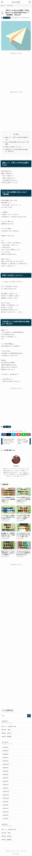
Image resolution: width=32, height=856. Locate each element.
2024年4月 (5, 750)
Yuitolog (16, 466)
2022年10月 (6, 764)
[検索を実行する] (29, 715)
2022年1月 (5, 788)
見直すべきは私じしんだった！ (14, 146)
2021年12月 (6, 791)
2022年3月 (5, 781)
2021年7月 (5, 808)
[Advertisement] (16, 70)
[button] (3, 434)
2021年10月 (6, 798)
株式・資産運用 (7, 736)
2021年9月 (5, 801)
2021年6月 (5, 812)
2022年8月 (5, 771)
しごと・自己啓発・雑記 (9, 726)
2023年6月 (5, 761)
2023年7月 (5, 757)
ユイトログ (16, 2)
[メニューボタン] (2, 2)
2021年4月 (5, 818)
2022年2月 (5, 784)
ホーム (18, 851)
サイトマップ (23, 851)
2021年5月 (5, 815)
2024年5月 (5, 747)
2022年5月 (5, 778)
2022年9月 (5, 767)
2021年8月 (5, 805)
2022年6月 (5, 774)
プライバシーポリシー (11, 851)
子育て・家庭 (7, 17)
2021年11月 (6, 795)
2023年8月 (5, 754)
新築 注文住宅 (7, 733)
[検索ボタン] (30, 2)
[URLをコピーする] (28, 434)
